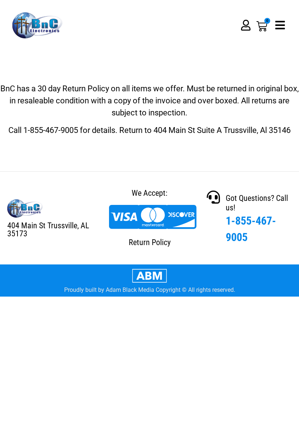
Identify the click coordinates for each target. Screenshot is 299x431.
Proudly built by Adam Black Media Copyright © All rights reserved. (149, 289)
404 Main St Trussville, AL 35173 (48, 229)
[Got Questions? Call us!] (213, 197)
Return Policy (150, 242)
